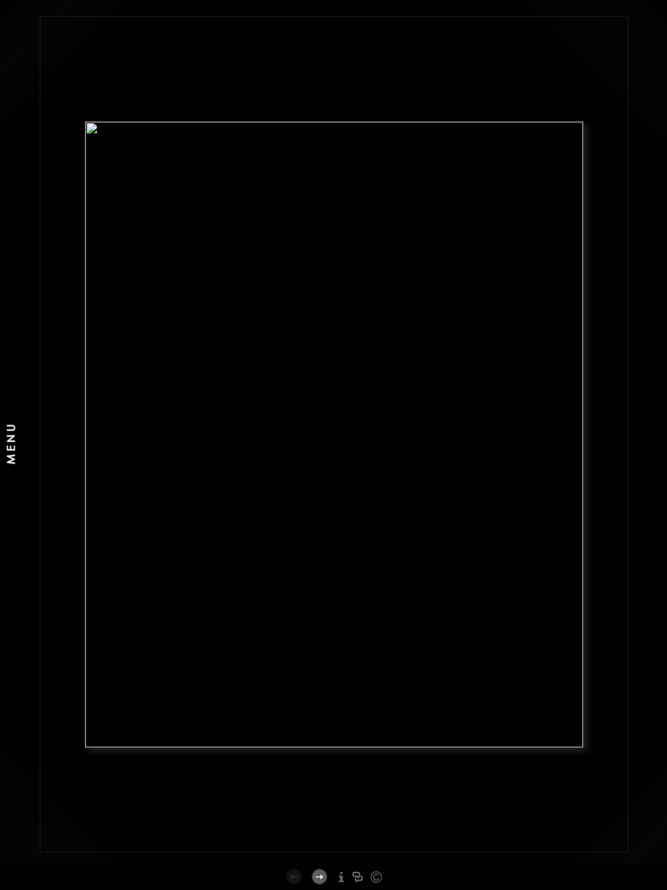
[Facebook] (341, 846)
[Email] (357, 846)
